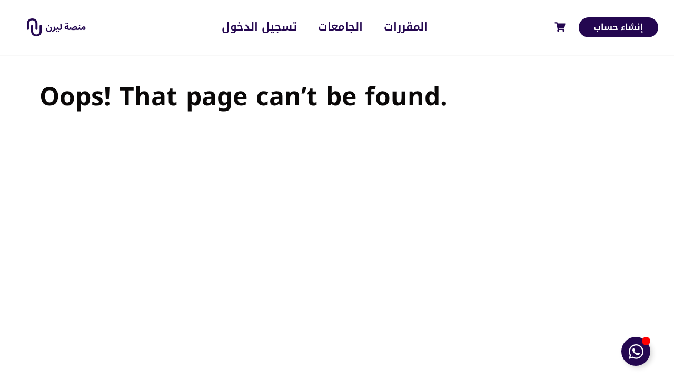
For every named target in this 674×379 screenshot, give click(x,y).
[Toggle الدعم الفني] (635, 351)
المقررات (406, 27)
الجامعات (340, 27)
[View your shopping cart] (561, 27)
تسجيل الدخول (259, 27)
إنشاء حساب (618, 27)
